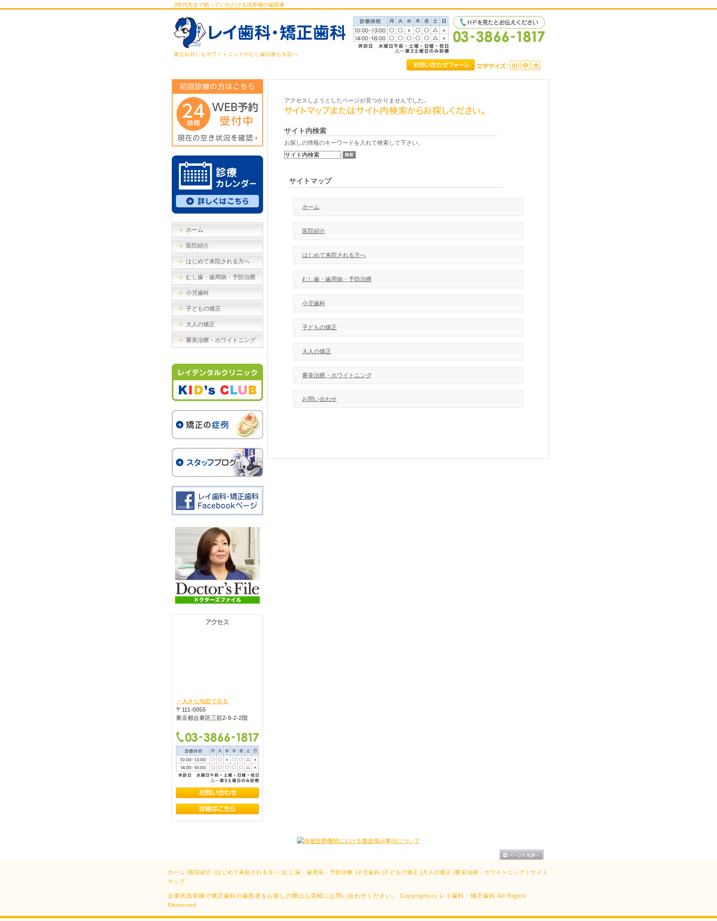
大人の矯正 (316, 351)
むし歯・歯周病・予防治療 (337, 279)
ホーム (310, 207)
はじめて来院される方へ (334, 255)
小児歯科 (313, 303)
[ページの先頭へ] (524, 855)
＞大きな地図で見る (202, 701)
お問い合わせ (319, 399)
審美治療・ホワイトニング (337, 375)
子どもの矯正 (319, 327)
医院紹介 (313, 231)
